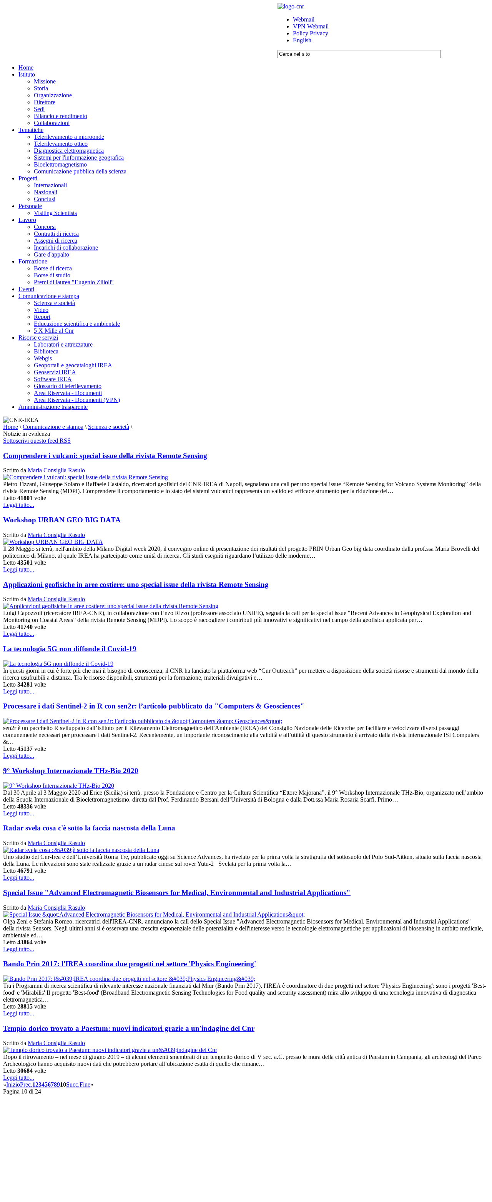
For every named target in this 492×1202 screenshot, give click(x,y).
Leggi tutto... (18, 505)
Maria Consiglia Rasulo (56, 470)
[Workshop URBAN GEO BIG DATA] (53, 541)
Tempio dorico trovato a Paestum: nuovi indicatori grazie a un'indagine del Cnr (128, 1028)
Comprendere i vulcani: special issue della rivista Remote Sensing (105, 456)
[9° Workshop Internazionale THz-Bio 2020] (58, 785)
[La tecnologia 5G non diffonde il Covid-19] (58, 663)
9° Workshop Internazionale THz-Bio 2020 (70, 771)
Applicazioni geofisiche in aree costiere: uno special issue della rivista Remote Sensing (136, 584)
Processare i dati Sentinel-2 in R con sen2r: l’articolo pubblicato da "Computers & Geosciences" (153, 706)
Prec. (26, 1084)
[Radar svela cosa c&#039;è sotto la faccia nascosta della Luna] (81, 850)
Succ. (73, 1084)
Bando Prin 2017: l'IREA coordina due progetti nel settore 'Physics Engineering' (129, 964)
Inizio (13, 1084)
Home (10, 426)
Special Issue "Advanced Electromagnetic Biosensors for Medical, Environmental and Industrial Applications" (177, 893)
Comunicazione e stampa (53, 426)
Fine (85, 1084)
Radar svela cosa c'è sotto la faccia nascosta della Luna (89, 828)
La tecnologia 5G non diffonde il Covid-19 (69, 649)
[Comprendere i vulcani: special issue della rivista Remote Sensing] (85, 477)
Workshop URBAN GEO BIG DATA (62, 520)
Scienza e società (108, 426)
